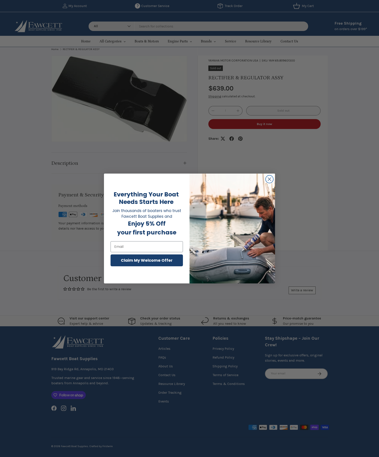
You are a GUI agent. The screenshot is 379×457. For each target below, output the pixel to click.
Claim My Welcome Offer (147, 260)
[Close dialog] (269, 179)
